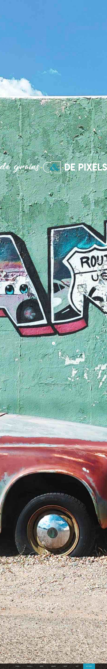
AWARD (53, 666)
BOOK (65, 666)
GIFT (77, 666)
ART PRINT (89, 666)
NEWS (41, 666)
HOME (17, 666)
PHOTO (29, 666)
